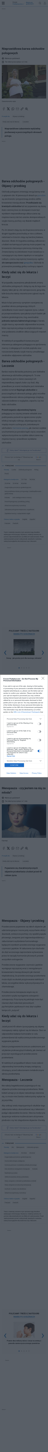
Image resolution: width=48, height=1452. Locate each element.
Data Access (24, 773)
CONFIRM (14, 765)
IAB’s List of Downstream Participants (27, 712)
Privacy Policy (37, 773)
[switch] (39, 724)
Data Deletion (11, 773)
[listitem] (24, 719)
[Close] (44, 679)
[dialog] (24, 726)
